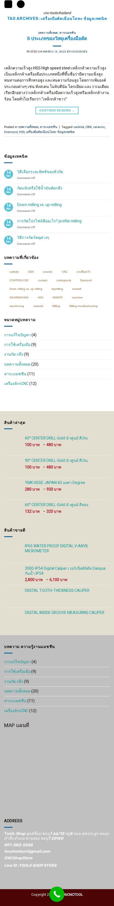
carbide (78, 127)
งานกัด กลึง (13, 354)
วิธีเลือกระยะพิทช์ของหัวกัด (40, 172)
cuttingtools (63, 280)
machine (77, 297)
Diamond (11, 132)
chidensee (79, 52)
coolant (42, 280)
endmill (76, 288)
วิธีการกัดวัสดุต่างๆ (33, 238)
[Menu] (8, 4)
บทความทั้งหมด (48, 32)
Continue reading (57, 110)
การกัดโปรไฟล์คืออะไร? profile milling (49, 221)
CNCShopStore (18, 858)
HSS (22, 132)
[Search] (21, 4)
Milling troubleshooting (83, 306)
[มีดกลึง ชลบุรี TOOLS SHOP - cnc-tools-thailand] (57, 4)
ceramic (99, 127)
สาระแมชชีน (67, 32)
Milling (56, 306)
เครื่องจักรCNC (16, 384)
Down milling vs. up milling (39, 205)
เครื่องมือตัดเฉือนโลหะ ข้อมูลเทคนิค (50, 132)
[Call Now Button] (56, 894)
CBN (89, 127)
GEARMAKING (18, 297)
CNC (65, 271)
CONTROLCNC (19, 280)
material (38, 306)
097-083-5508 (18, 845)
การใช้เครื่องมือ (17, 345)
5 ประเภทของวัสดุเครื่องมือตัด (57, 38)
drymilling (57, 288)
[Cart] (107, 6)
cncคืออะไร (83, 271)
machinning (16, 306)
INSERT (58, 297)
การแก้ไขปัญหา (17, 335)
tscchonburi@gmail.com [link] (27, 851)
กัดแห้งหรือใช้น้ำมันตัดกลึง (39, 188)
